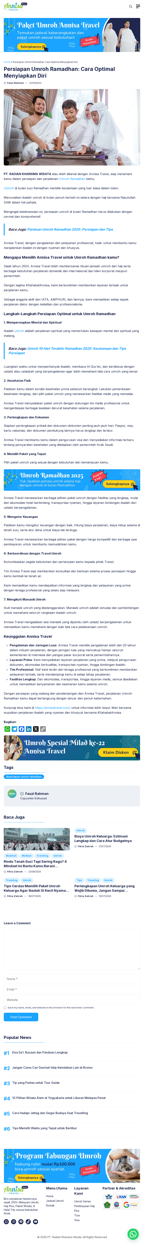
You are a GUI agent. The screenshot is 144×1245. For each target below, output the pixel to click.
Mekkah (26, 855)
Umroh (9, 188)
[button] (130, 6)
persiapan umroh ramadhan (25, 776)
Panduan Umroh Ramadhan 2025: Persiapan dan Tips (70, 229)
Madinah (11, 855)
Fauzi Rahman (15, 83)
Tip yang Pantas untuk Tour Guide (36, 1083)
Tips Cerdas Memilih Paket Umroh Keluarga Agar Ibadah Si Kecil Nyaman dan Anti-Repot (36, 890)
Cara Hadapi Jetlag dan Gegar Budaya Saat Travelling (50, 1113)
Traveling (42, 855)
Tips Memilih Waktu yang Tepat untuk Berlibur (44, 1128)
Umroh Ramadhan (72, 179)
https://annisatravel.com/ (52, 708)
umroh (19, 331)
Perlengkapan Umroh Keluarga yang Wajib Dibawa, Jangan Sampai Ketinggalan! (104, 890)
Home (7, 62)
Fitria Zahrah (15, 871)
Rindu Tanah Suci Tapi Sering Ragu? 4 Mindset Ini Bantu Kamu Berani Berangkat (35, 866)
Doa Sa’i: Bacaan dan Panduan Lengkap (40, 1052)
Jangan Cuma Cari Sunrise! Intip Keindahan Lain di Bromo (52, 1067)
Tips (79, 880)
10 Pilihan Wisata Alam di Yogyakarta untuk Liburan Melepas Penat (59, 1098)
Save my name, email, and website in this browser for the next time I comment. (51, 1007)
